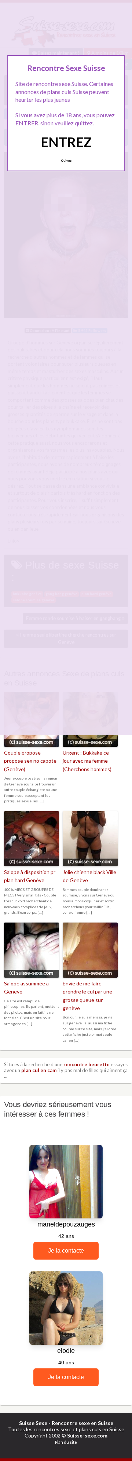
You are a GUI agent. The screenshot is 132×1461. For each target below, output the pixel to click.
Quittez (66, 160)
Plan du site (66, 1442)
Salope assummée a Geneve (26, 987)
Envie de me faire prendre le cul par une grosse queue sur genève (87, 995)
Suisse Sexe (33, 1423)
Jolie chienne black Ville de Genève (89, 876)
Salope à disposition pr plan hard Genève (29, 876)
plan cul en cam (38, 1070)
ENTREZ (66, 142)
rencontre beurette (86, 1064)
